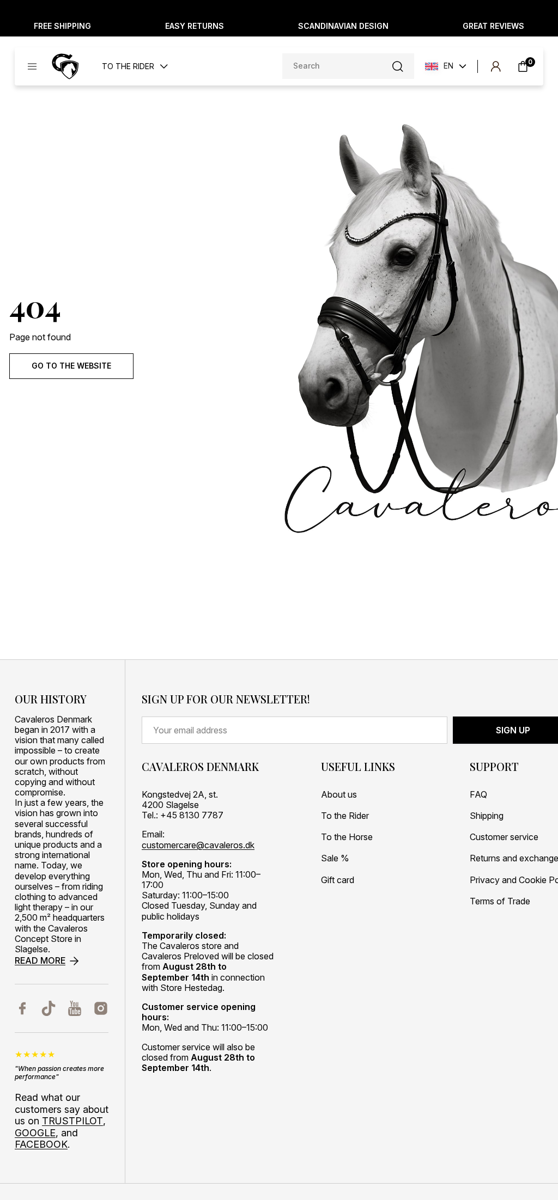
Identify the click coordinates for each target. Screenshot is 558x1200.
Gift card (337, 880)
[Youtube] (74, 1008)
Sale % (335, 858)
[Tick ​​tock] (48, 1008)
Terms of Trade (500, 901)
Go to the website (71, 365)
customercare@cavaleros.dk (198, 845)
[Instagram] (100, 1008)
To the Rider (345, 816)
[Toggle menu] (32, 66)
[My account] (495, 66)
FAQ (478, 794)
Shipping (487, 816)
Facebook (41, 1144)
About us (339, 794)
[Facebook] (22, 1008)
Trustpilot (72, 1120)
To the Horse (347, 837)
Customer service (504, 837)
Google (35, 1132)
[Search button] (398, 66)
